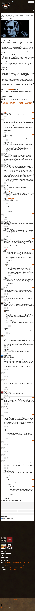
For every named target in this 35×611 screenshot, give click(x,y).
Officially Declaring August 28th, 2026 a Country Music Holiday (17, 562)
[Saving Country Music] (6, 9)
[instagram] (4, 11)
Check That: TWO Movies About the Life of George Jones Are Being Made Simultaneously (17, 16)
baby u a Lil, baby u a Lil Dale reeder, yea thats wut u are (15, 379)
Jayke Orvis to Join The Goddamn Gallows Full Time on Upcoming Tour (26, 103)
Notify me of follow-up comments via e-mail (8, 518)
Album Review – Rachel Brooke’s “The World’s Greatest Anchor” (9, 103)
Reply (33, 112)
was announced (14, 51)
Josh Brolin (14, 99)
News (5, 18)
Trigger (2, 18)
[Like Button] (2, 98)
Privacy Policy (15, 599)
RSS (8, 11)
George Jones (3, 99)
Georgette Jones (9, 99)
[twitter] (1, 11)
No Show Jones (24, 99)
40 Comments (10, 18)
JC (5, 213)
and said (24, 54)
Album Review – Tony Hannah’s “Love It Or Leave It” (15, 567)
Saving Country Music (5, 607)
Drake (6, 391)
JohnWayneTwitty (10, 198)
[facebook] (3, 11)
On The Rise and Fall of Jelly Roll (13, 569)
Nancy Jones (19, 99)
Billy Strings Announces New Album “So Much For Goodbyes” (17, 565)
